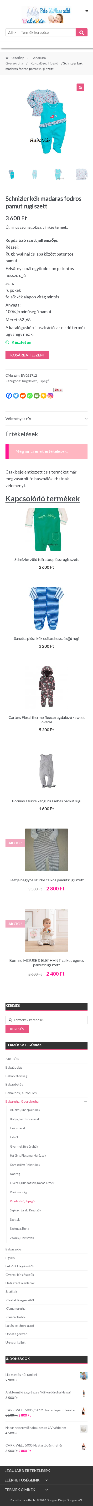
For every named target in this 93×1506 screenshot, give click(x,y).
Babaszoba (13, 1249)
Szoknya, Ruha (19, 1228)
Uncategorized (16, 1334)
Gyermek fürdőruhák (24, 1146)
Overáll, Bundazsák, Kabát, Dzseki (32, 1183)
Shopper (52, 1500)
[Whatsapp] (30, 396)
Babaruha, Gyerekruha (22, 1101)
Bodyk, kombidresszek (25, 1119)
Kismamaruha (15, 1308)
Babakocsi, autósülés (21, 1093)
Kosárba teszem (27, 355)
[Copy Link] (43, 396)
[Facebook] (9, 396)
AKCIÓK (12, 1059)
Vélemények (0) (18, 418)
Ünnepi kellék (15, 1342)
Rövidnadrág (18, 1192)
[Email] (37, 396)
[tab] (46, 419)
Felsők (14, 1137)
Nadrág (15, 1174)
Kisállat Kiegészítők (20, 1300)
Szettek (15, 1219)
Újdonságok (18, 1359)
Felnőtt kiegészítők (19, 1266)
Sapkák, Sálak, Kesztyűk (25, 1210)
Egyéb (10, 1258)
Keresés (17, 1029)
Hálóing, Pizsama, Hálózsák (28, 1155)
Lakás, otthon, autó (19, 1325)
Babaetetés (14, 1084)
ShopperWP (74, 1500)
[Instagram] (50, 396)
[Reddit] (23, 396)
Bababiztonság (16, 1076)
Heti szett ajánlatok (20, 1283)
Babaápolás (13, 1067)
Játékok (11, 1291)
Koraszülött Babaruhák (25, 1165)
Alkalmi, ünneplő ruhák (25, 1110)
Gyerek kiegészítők (19, 1275)
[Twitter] (16, 396)
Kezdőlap (17, 58)
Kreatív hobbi (15, 1317)
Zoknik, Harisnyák (22, 1238)
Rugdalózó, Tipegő (44, 63)
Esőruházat (17, 1128)
